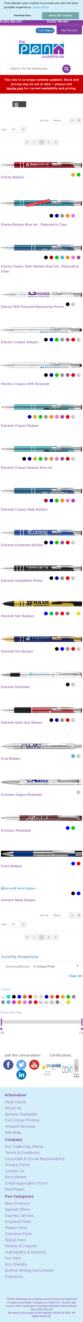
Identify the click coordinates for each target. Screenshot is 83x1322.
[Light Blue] (62, 257)
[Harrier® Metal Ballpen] (18, 888)
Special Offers (17, 1209)
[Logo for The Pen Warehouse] (41, 48)
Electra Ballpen (12, 177)
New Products (17, 1203)
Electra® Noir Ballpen (17, 616)
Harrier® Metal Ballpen (18, 900)
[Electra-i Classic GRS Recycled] (41, 365)
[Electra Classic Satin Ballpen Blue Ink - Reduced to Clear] (41, 247)
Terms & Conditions (22, 1152)
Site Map (13, 1132)
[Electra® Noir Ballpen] (41, 603)
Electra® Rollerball (15, 686)
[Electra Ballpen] (41, 165)
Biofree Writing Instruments (29, 1270)
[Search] (66, 69)
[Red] (73, 340)
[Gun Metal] (62, 216)
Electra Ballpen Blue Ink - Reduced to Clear (34, 224)
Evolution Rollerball (16, 830)
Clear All (75, 976)
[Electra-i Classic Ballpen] (41, 329)
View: (4, 129)
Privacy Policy (17, 1164)
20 (13, 129)
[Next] (56, 142)
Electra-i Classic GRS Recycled (25, 383)
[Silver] (73, 304)
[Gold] (73, 175)
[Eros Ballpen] (41, 745)
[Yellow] (79, 614)
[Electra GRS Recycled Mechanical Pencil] (41, 294)
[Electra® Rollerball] (41, 674)
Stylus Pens (15, 1240)
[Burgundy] (51, 257)
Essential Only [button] (22, 15)
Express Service (19, 1215)
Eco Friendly (16, 1264)
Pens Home (15, 1102)
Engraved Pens (18, 1221)
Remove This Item (78, 966)
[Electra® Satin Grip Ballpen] (41, 710)
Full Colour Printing (22, 1120)
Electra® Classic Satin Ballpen (24, 509)
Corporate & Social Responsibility (35, 1158)
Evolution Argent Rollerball (21, 794)
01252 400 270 (11, 21)
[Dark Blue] (57, 216)
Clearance (14, 1276)
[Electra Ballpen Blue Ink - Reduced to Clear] (41, 203)
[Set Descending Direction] (79, 121)
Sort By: (44, 120)
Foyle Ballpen (11, 866)
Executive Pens (18, 1233)
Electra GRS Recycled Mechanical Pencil (32, 306)
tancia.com (15, 88)
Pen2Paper (15, 1189)
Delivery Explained (21, 1114)
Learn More (41, 7)
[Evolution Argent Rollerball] (41, 782)
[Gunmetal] (62, 578)
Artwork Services (20, 1126)
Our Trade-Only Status (24, 1146)
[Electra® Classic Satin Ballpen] (41, 490)
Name (57, 120)
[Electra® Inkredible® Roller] (41, 568)
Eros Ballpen (11, 758)
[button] (50, 7)
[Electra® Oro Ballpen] (41, 639)
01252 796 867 (57, 21)
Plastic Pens (16, 1227)
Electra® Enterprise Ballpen (22, 545)
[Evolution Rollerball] (41, 818)
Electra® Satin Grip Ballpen (22, 722)
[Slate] (68, 614)
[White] (79, 216)
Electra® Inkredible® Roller (22, 580)
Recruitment (16, 1177)
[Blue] (46, 614)
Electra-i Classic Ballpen (19, 342)
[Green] (79, 175)
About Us (13, 1108)
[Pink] (73, 216)
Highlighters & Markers (25, 1252)
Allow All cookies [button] (60, 15)
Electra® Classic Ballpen (20, 425)
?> (3, 997)
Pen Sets (13, 1258)
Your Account (69, 30)
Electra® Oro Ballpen (17, 651)
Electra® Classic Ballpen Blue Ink (26, 467)
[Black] (51, 216)
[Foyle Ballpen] (41, 853)
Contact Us (15, 1171)
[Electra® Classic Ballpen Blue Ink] (41, 448)
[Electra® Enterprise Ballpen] (41, 532)
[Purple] (79, 257)
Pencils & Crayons (21, 1246)
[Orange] (68, 216)
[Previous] (27, 142)
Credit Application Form (26, 1183)
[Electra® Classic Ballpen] (41, 407)
